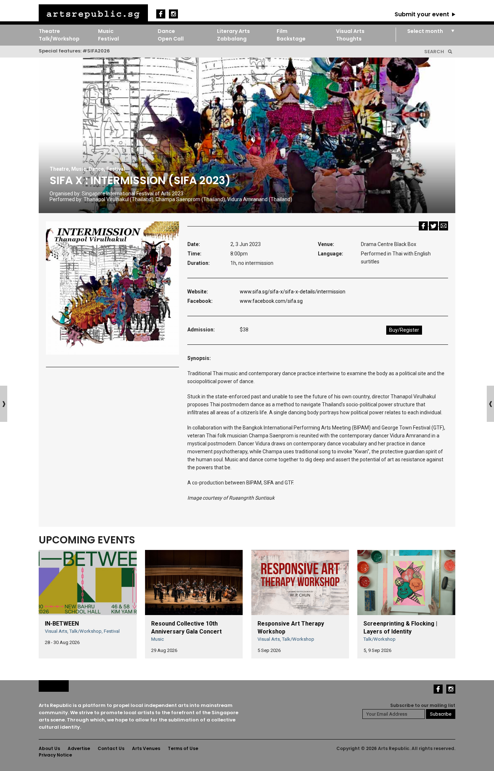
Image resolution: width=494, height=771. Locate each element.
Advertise (79, 748)
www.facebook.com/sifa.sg (271, 301)
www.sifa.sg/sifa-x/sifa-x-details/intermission (292, 292)
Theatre (49, 31)
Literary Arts (233, 31)
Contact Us (111, 748)
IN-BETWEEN (62, 623)
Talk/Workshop (59, 38)
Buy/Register (404, 330)
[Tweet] (433, 225)
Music (106, 31)
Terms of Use (183, 748)
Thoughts (349, 38)
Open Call (171, 38)
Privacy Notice (55, 755)
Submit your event (422, 14)
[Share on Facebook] (423, 225)
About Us (49, 748)
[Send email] (443, 225)
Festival (108, 38)
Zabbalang (232, 38)
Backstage (291, 38)
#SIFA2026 (96, 50)
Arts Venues (146, 748)
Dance (166, 31)
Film (282, 31)
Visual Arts (350, 31)
